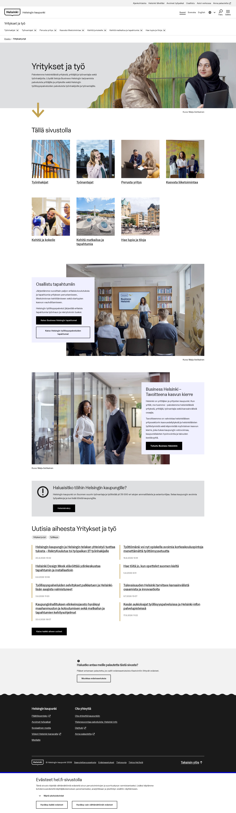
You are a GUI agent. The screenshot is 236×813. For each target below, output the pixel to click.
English (201, 12)
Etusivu (7, 39)
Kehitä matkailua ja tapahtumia (90, 242)
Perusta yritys (131, 182)
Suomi (182, 12)
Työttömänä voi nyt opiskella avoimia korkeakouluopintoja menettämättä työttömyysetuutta (163, 549)
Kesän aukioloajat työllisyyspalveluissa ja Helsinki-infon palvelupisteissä (161, 606)
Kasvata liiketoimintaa (182, 182)
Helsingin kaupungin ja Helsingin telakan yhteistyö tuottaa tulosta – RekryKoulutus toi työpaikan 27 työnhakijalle (75, 549)
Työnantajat (84, 182)
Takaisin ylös (190, 762)
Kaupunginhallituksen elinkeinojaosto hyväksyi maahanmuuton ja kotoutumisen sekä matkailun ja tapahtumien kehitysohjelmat (70, 608)
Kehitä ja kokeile (43, 240)
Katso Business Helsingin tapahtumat (59, 320)
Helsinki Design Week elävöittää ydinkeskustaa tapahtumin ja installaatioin (68, 568)
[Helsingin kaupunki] (38, 762)
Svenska (192, 12)
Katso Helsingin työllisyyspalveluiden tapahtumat (63, 332)
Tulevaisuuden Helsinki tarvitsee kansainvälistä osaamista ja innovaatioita (156, 587)
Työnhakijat (40, 182)
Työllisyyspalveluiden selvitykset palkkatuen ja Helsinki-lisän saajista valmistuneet (74, 587)
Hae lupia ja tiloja (133, 240)
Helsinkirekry (64, 508)
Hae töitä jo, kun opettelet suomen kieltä (151, 566)
